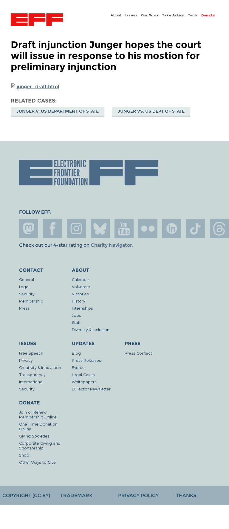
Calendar (80, 279)
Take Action (173, 15)
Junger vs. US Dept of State (151, 111)
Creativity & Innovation (40, 367)
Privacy (26, 360)
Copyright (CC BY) (26, 495)
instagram (76, 228)
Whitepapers (84, 381)
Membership (31, 301)
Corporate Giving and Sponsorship (40, 445)
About (116, 15)
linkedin (171, 228)
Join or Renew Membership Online (38, 414)
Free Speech (31, 353)
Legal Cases (83, 374)
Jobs (76, 315)
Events (78, 367)
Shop (24, 455)
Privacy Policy (138, 495)
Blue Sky (100, 228)
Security (26, 293)
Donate (208, 15)
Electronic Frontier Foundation (37, 20)
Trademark (76, 495)
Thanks (186, 495)
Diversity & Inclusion (90, 329)
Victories (80, 293)
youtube (124, 228)
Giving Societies (34, 436)
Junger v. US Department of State (57, 111)
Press (24, 308)
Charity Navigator (111, 245)
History (78, 301)
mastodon (28, 228)
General (26, 279)
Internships (82, 308)
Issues (131, 15)
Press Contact (138, 353)
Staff (76, 322)
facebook (52, 228)
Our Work (150, 15)
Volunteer (81, 286)
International (31, 381)
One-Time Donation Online (38, 426)
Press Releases (86, 360)
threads (219, 228)
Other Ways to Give (37, 462)
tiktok (195, 228)
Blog (76, 353)
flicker (147, 228)
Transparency (32, 374)
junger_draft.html (38, 86)
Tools (193, 15)
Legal (24, 286)
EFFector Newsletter (91, 389)
